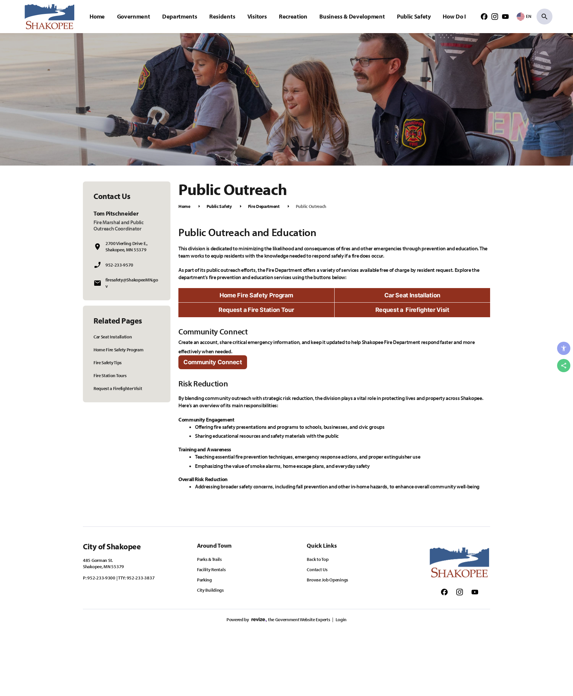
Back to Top (317, 559)
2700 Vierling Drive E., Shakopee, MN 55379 (126, 246)
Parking (204, 580)
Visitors (257, 16)
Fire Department (264, 206)
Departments (179, 16)
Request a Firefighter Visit (118, 388)
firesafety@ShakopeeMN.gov (131, 283)
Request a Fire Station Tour (256, 309)
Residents (222, 16)
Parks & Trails (209, 559)
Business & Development (352, 16)
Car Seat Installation (113, 337)
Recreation (293, 16)
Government (133, 16)
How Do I (454, 16)
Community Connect (212, 362)
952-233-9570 (119, 265)
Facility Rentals (211, 569)
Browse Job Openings (327, 580)
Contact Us (317, 569)
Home (97, 16)
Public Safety (414, 16)
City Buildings (210, 590)
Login (341, 619)
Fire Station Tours (110, 375)
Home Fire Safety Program (118, 350)
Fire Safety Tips (108, 363)
